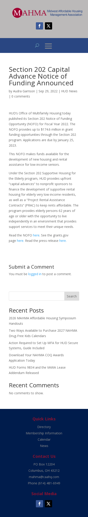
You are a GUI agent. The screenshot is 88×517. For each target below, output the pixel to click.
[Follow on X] (48, 25)
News (44, 446)
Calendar (44, 439)
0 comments (21, 96)
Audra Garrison (24, 91)
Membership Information (44, 433)
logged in (35, 274)
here (36, 235)
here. (20, 240)
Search (72, 296)
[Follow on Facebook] (39, 25)
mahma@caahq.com (44, 477)
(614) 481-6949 (49, 483)
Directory (44, 427)
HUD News (69, 91)
